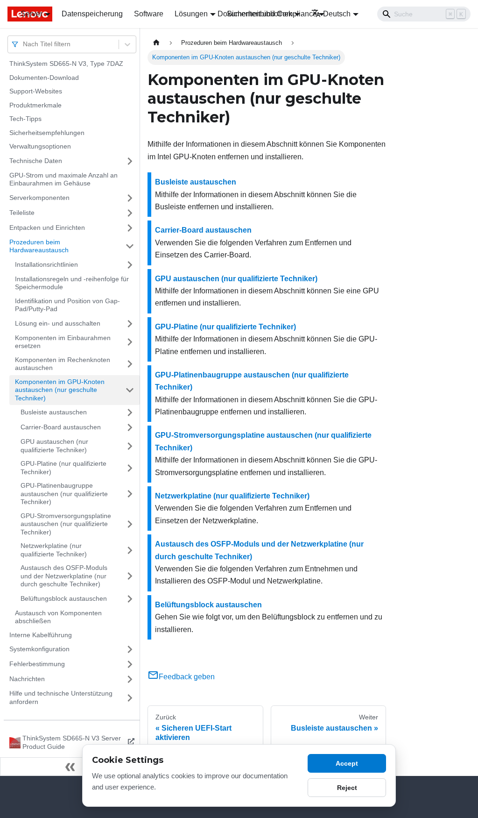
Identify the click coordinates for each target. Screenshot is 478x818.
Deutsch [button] (337, 14)
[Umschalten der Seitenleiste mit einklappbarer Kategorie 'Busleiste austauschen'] (130, 412)
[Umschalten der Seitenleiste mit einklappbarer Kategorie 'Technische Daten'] (130, 161)
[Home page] (156, 43)
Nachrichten (27, 679)
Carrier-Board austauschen (61, 427)
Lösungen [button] (191, 14)
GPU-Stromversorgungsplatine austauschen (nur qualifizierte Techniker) (66, 524)
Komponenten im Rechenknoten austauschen (62, 364)
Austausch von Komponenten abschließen (58, 617)
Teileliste (22, 212)
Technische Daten (35, 160)
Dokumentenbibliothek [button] (255, 14)
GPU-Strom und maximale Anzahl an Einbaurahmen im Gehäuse (63, 179)
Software (148, 14)
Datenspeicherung (92, 14)
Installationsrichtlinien (46, 264)
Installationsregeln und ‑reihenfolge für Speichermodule (72, 283)
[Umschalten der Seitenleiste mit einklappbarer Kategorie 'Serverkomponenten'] (130, 198)
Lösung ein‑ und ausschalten (57, 323)
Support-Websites (35, 91)
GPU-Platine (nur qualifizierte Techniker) (63, 468)
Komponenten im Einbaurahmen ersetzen (63, 342)
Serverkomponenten (39, 197)
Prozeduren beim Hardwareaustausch (39, 246)
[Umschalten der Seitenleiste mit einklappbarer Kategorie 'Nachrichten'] (130, 679)
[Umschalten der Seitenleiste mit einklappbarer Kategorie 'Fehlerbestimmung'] (130, 664)
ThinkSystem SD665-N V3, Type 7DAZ (66, 63)
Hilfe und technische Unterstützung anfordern (60, 697)
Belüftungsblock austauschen (64, 598)
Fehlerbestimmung (37, 664)
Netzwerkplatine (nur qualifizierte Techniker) (54, 550)
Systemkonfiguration (39, 649)
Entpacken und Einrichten (47, 227)
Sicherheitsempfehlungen (46, 132)
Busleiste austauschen (54, 412)
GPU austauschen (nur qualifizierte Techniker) (54, 446)
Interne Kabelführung (40, 635)
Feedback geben (187, 677)
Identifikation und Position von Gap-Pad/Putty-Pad (67, 305)
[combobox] (24, 44)
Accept (347, 763)
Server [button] (31, 14)
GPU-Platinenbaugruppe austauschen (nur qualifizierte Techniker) (64, 493)
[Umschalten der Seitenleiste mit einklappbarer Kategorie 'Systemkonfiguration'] (130, 649)
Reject (347, 787)
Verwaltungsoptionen (40, 146)
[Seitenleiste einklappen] (70, 766)
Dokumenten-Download (44, 77)
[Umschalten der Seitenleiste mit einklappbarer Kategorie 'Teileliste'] (130, 213)
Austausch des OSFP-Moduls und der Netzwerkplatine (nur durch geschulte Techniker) (64, 576)
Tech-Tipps (25, 118)
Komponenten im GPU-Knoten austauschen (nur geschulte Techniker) (60, 390)
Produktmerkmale (35, 105)
